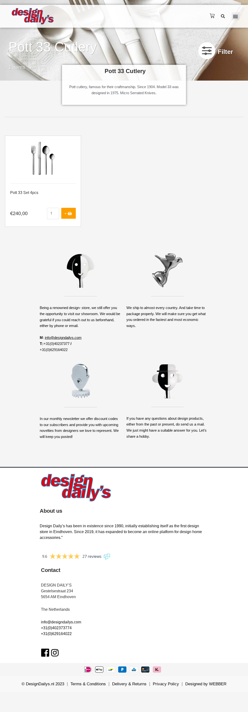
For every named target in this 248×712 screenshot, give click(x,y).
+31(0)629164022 (56, 634)
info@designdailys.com (63, 337)
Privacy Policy (166, 684)
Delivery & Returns (129, 684)
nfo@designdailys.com (61, 622)
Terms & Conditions (88, 684)
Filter (225, 51)
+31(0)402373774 (56, 628)
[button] (223, 16)
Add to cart (68, 213)
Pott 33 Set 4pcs (24, 193)
